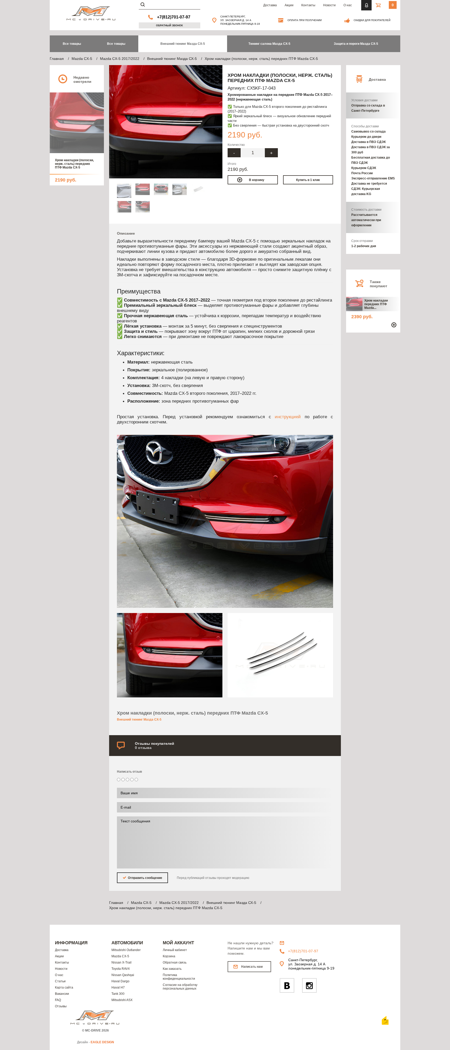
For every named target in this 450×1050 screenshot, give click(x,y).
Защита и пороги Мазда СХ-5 (356, 44)
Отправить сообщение (144, 878)
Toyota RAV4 (120, 969)
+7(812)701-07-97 (173, 17)
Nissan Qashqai (122, 975)
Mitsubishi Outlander (126, 950)
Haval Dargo (120, 981)
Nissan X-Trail (121, 962)
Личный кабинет (175, 950)
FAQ (58, 1000)
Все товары (116, 44)
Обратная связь (174, 962)
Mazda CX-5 (120, 956)
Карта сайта (64, 987)
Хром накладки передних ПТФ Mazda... (376, 304)
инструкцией (288, 416)
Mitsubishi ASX (122, 1000)
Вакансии (62, 994)
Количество (236, 145)
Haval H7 (118, 987)
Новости (329, 5)
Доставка (270, 5)
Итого (232, 164)
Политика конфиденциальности (179, 976)
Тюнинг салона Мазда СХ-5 (269, 44)
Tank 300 (117, 994)
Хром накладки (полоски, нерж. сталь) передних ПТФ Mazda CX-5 (74, 163)
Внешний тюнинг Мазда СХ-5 (182, 44)
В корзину (256, 180)
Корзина (169, 956)
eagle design (102, 1042)
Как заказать (172, 969)
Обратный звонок (169, 25)
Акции (289, 5)
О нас (347, 5)
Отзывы (61, 1006)
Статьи (60, 981)
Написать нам (252, 966)
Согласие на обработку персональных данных (180, 986)
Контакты (308, 5)
